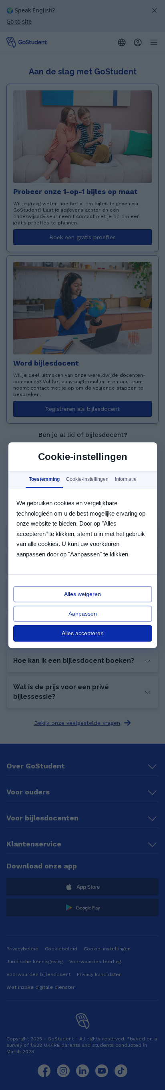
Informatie (125, 479)
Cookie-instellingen (87, 479)
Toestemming (43, 479)
